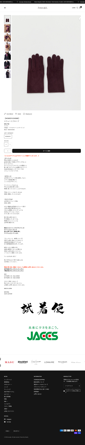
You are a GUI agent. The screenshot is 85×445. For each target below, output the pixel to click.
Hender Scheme (11, 129)
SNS (5, 401)
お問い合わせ (37, 394)
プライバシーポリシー (40, 387)
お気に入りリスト (9, 411)
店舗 (5, 409)
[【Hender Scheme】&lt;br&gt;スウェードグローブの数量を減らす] (5, 151)
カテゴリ (6, 394)
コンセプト (7, 404)
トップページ (8, 379)
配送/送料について (39, 382)
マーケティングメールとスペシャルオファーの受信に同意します (73, 391)
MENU (5, 376)
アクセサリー (12, 127)
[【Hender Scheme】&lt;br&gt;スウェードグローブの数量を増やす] (10, 151)
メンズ (6, 387)
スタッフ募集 (8, 406)
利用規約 (36, 391)
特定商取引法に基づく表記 (41, 389)
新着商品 (6, 382)
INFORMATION (38, 376)
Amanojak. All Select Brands (21, 1)
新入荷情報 (7, 396)
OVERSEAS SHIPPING (39, 379)
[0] (80, 8)
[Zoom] (80, 18)
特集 (5, 399)
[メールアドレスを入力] (79, 386)
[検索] (77, 8)
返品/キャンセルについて (41, 384)
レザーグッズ (20, 127)
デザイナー (7, 384)
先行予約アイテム (9, 392)
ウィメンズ (7, 389)
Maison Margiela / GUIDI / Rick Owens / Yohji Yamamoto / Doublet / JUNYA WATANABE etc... (50, 1)
